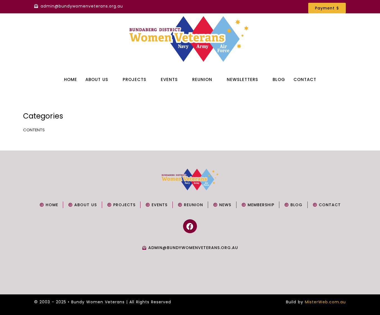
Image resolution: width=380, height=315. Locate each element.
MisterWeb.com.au (325, 302)
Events (169, 79)
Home (70, 79)
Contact (304, 79)
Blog (279, 79)
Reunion (202, 79)
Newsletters (242, 79)
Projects (134, 79)
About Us (96, 79)
